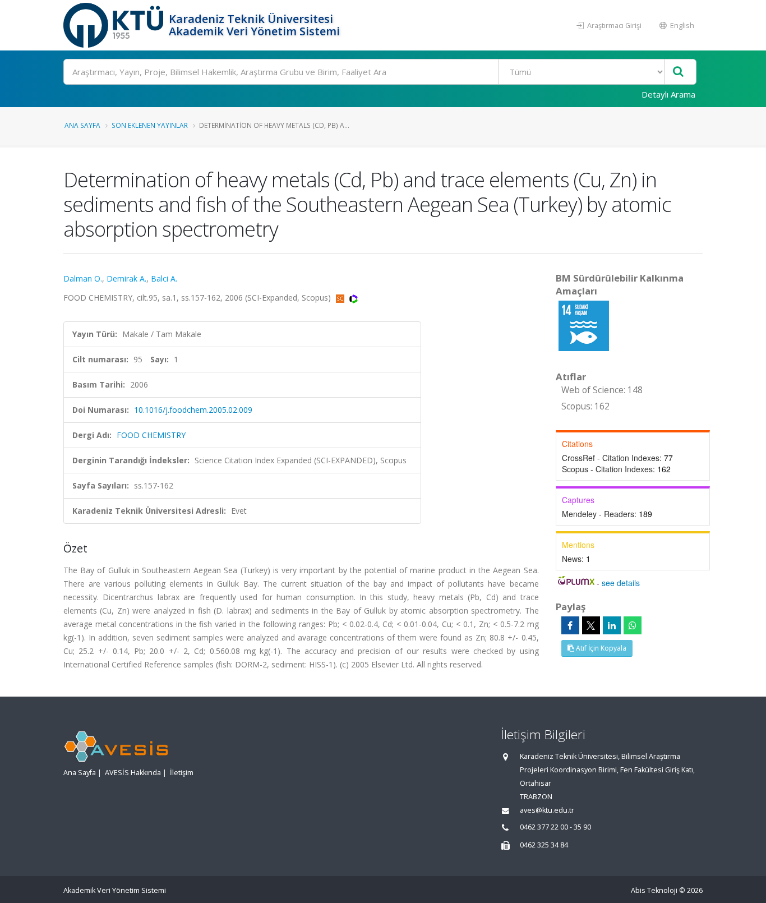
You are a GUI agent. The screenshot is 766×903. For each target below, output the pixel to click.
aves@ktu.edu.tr (547, 810)
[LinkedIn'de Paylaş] (612, 625)
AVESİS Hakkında (133, 772)
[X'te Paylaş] (591, 625)
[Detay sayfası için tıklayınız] (584, 325)
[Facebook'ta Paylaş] (570, 625)
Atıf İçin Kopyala (600, 648)
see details (621, 582)
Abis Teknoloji (654, 890)
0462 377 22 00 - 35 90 (555, 827)
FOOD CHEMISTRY (151, 435)
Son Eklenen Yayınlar (150, 125)
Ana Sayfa (82, 125)
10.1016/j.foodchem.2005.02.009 (193, 409)
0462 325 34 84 (544, 845)
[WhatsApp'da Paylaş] (633, 625)
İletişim (181, 772)
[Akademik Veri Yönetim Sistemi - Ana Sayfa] (114, 25)
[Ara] (678, 72)
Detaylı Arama (668, 94)
